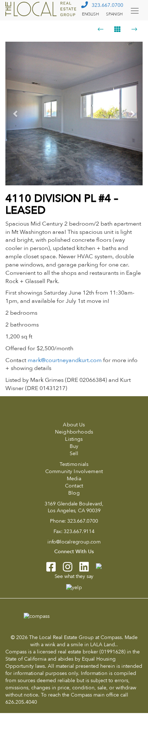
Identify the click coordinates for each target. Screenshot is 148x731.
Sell (74, 453)
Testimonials (74, 464)
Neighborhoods (74, 432)
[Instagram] (64, 569)
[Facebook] (51, 569)
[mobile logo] (41, 9)
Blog (74, 493)
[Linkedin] (80, 569)
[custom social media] (95, 565)
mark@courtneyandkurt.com (65, 360)
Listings (74, 439)
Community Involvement (74, 471)
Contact (74, 485)
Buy (74, 446)
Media (74, 478)
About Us (74, 424)
